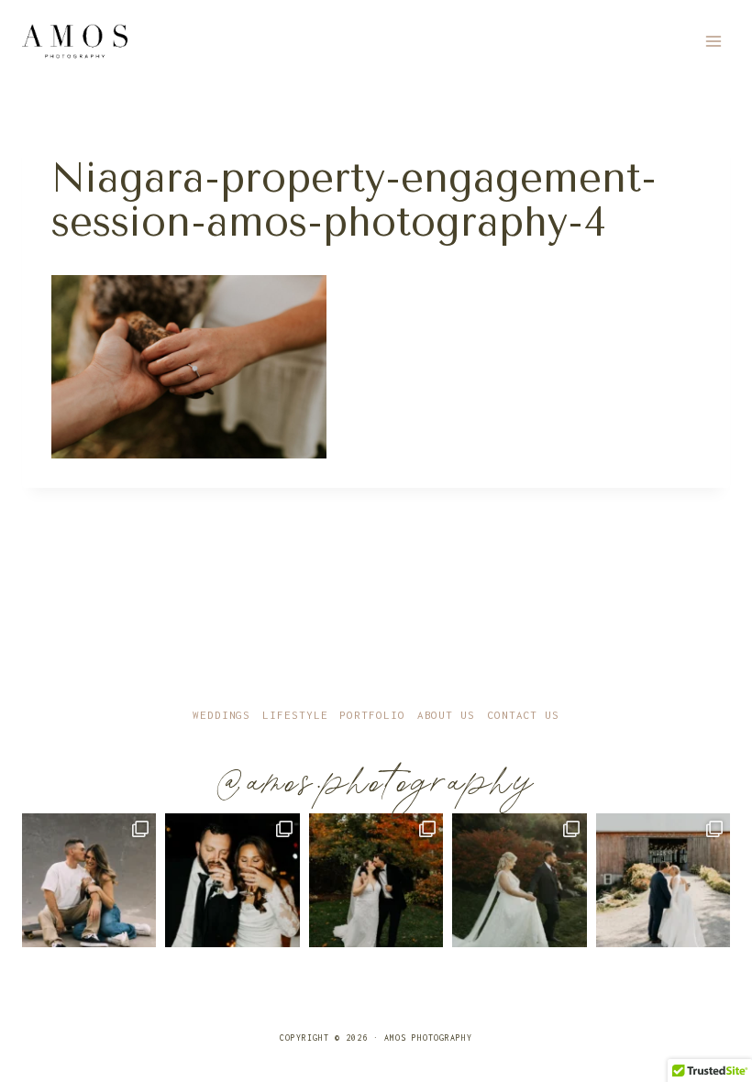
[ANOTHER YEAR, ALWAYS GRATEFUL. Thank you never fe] (89, 880)
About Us (446, 715)
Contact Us (523, 715)
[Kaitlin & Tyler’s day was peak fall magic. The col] (376, 880)
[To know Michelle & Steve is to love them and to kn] (232, 880)
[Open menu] (713, 41)
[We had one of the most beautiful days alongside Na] (519, 880)
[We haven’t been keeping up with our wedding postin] (663, 880)
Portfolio (371, 715)
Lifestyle (294, 715)
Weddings (221, 715)
